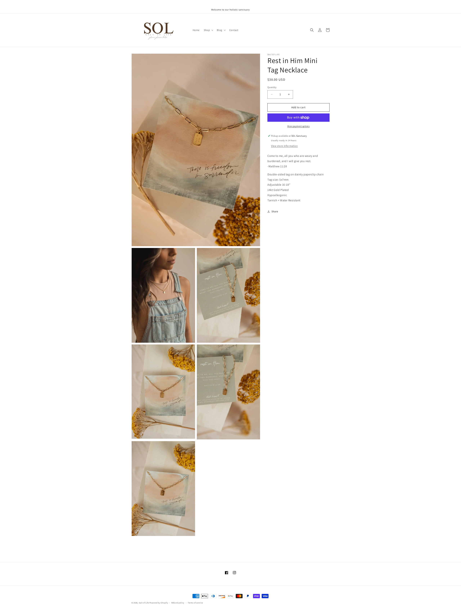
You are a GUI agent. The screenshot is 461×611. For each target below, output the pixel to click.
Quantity (271, 87)
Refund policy (177, 602)
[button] (208, 30)
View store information (284, 146)
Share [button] (275, 211)
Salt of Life (144, 602)
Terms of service (195, 602)
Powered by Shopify (158, 602)
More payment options (298, 126)
